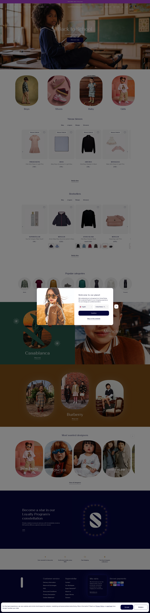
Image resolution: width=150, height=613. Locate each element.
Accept (127, 607)
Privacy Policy (100, 606)
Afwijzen (140, 607)
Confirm (93, 313)
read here (109, 606)
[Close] (116, 306)
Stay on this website (93, 318)
